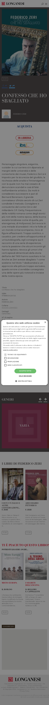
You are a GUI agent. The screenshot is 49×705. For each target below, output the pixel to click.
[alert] (24, 352)
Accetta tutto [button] (25, 371)
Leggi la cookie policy (10, 350)
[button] (24, 381)
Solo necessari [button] (25, 376)
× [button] (45, 322)
